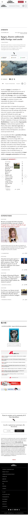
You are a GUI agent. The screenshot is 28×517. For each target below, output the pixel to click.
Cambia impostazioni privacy (8, 474)
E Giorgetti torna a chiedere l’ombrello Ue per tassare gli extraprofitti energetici (13, 224)
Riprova (14, 459)
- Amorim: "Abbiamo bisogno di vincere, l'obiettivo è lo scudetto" (14, 368)
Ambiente (4, 30)
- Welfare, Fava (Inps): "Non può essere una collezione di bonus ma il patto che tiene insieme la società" (13, 371)
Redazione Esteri (5, 269)
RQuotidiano (4, 42)
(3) (26, 253)
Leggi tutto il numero (14, 345)
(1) (26, 299)
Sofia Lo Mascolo (7, 189)
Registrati (19, 430)
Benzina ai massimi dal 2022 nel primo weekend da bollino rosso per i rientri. (12, 222)
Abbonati (20, 1)
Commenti (5, 79)
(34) (26, 284)
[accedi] (25, 2)
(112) (26, 269)
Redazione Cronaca (6, 284)
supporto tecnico (7, 455)
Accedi (8, 430)
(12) (19, 189)
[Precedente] (2, 176)
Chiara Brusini (5, 253)
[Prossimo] (25, 176)
